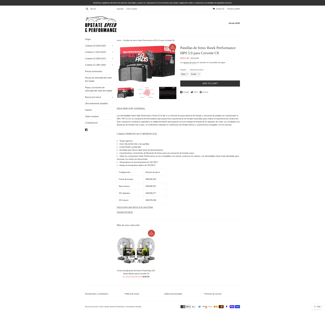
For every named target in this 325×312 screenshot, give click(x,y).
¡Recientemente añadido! (96, 103)
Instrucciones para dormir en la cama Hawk (135, 207)
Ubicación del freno (196, 70)
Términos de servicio (213, 294)
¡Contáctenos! (91, 123)
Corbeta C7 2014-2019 (99, 52)
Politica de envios (132, 294)
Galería (88, 110)
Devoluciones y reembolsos (96, 294)
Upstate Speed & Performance (114, 307)
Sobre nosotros (92, 116)
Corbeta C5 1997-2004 (99, 65)
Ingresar (120, 9)
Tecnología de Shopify (133, 307)
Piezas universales (93, 71)
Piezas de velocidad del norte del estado (98, 79)
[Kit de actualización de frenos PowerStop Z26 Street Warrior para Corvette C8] (136, 248)
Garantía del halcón (125, 212)
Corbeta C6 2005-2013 (99, 59)
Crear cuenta (131, 9)
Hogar (88, 39)
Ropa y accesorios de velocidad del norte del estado (98, 89)
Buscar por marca (99, 97)
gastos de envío (190, 62)
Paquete (183, 70)
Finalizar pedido (233, 9)
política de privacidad (173, 294)
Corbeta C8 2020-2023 (99, 46)
